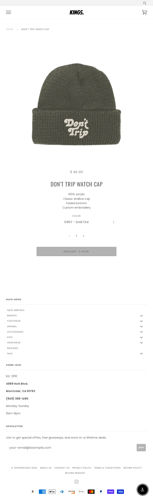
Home (9, 29)
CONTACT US (62, 467)
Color (76, 216)
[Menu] (8, 12)
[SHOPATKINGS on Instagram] (77, 482)
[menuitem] (76, 310)
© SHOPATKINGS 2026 (24, 467)
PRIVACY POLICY (81, 467)
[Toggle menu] (141, 316)
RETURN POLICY (133, 467)
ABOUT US (46, 467)
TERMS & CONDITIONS (107, 467)
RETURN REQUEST (75, 473)
